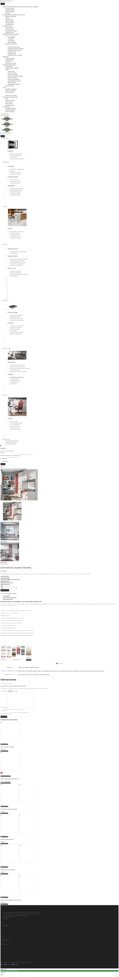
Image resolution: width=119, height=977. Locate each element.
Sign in (2, 452)
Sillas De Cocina (15, 234)
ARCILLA (51, 671)
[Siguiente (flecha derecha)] (2, 974)
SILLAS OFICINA (14, 421)
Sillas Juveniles (14, 426)
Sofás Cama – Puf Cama (16, 318)
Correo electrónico (5, 713)
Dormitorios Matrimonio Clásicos (20, 368)
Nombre (2, 710)
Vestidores (13, 157)
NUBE (71, 671)
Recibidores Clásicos (16, 190)
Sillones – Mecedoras (16, 315)
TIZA (23, 667)
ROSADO (46, 671)
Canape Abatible (15, 329)
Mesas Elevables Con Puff (17, 262)
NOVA (47, 674)
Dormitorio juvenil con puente (7, 869)
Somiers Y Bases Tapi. (16, 333)
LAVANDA (63, 671)
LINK (33, 674)
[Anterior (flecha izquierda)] (0, 974)
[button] (4, 744)
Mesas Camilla (14, 275)
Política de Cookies (7, 934)
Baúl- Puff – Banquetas (17, 169)
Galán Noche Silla (15, 181)
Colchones (13, 330)
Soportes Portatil (15, 174)
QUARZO (32, 667)
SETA (26, 674)
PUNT (19, 674)
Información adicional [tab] (9, 597)
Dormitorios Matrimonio (17, 366)
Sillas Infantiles (15, 424)
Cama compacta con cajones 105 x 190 (9, 778)
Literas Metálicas (15, 380)
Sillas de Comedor (15, 272)
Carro (4, 948)
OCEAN (67, 671)
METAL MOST (42, 674)
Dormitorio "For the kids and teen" (8, 809)
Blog (4, 951)
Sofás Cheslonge (15, 317)
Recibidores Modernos (17, 188)
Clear (1, 586)
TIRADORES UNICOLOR (6, 582)
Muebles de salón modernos (18, 251)
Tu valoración (4, 707)
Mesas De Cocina (15, 233)
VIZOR (23, 674)
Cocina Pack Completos (17, 231)
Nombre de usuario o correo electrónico (10, 455)
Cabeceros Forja (15, 369)
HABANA (27, 667)
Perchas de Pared (15, 172)
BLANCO (36, 667)
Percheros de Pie (15, 183)
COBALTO (85, 671)
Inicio (1, 468)
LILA (59, 671)
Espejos (12, 170)
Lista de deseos (6, 949)
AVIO (78, 671)
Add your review (4, 564)
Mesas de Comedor (15, 271)
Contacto (5, 929)
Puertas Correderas (16, 153)
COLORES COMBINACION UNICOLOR (10, 579)
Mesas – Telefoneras (16, 265)
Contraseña (3, 458)
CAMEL (39, 671)
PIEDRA (30, 671)
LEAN (81, 671)
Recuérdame (5, 461)
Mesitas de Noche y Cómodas (18, 371)
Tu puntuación (4, 691)
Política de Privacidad (8, 932)
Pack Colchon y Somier (16, 332)
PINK (42, 671)
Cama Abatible (14, 382)
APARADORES (13, 253)
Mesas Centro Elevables (17, 260)
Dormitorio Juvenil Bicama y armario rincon (10, 900)
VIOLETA (97, 671)
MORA (89, 671)
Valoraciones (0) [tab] (8, 599)
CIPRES (75, 671)
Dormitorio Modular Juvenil (7, 839)
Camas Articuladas (15, 327)
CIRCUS (30, 674)
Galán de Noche (14, 179)
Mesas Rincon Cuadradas (17, 263)
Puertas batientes (15, 155)
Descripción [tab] (6, 596)
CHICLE (55, 671)
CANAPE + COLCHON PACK (17, 325)
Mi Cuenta (5, 946)
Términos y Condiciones (9, 931)
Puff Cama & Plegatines (17, 320)
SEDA (19, 671)
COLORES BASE (4, 576)
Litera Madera (14, 378)
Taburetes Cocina (15, 236)
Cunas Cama (13, 383)
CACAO (23, 671)
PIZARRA (34, 671)
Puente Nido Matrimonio (17, 158)
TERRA (20, 667)
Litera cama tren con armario (7, 746)
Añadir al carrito (5, 590)
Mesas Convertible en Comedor (19, 259)
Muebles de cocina (15, 237)
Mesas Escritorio (15, 427)
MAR (93, 671)
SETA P (37, 674)
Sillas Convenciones (16, 423)
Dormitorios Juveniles (16, 377)
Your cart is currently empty (7, 451)
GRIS (26, 671)
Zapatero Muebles (15, 191)
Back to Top (3, 969)
